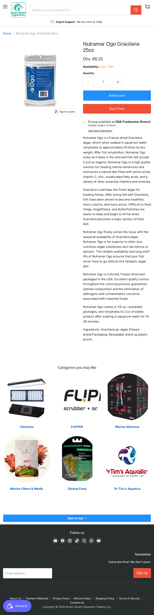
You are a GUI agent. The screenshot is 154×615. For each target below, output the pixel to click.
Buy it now (117, 109)
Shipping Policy (104, 598)
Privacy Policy (61, 598)
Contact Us (77, 602)
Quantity (88, 73)
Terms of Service (129, 598)
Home (7, 33)
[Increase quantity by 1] (118, 82)
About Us (15, 598)
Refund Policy (82, 598)
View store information (100, 130)
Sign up (142, 573)
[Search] (136, 10)
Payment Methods (37, 598)
